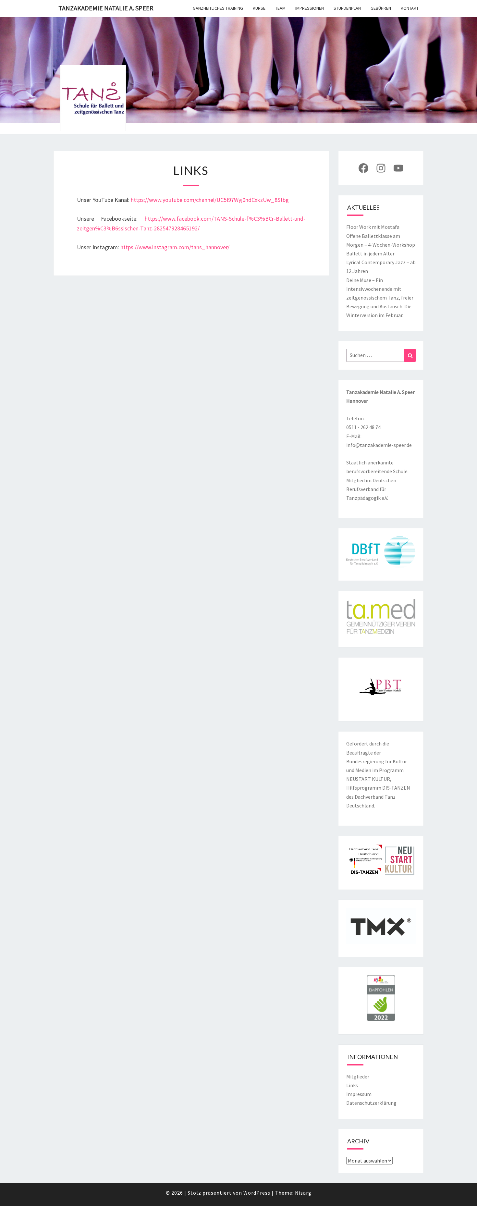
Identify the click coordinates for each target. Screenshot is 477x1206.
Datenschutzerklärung (371, 1103)
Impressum (359, 1094)
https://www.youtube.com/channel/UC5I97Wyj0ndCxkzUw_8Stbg (210, 199)
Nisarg (303, 1192)
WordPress (256, 1192)
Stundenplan (347, 8)
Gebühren (381, 8)
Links (352, 1085)
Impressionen (309, 8)
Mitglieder (357, 1076)
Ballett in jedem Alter (370, 253)
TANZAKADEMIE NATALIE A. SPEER (105, 8)
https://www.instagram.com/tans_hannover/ (174, 247)
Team (280, 8)
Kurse (259, 8)
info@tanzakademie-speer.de (379, 445)
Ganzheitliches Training (218, 8)
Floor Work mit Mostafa (372, 227)
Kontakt (410, 8)
